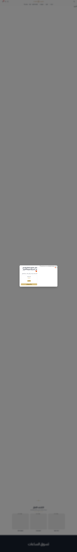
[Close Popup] (21, 267)
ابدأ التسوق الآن (29, 284)
